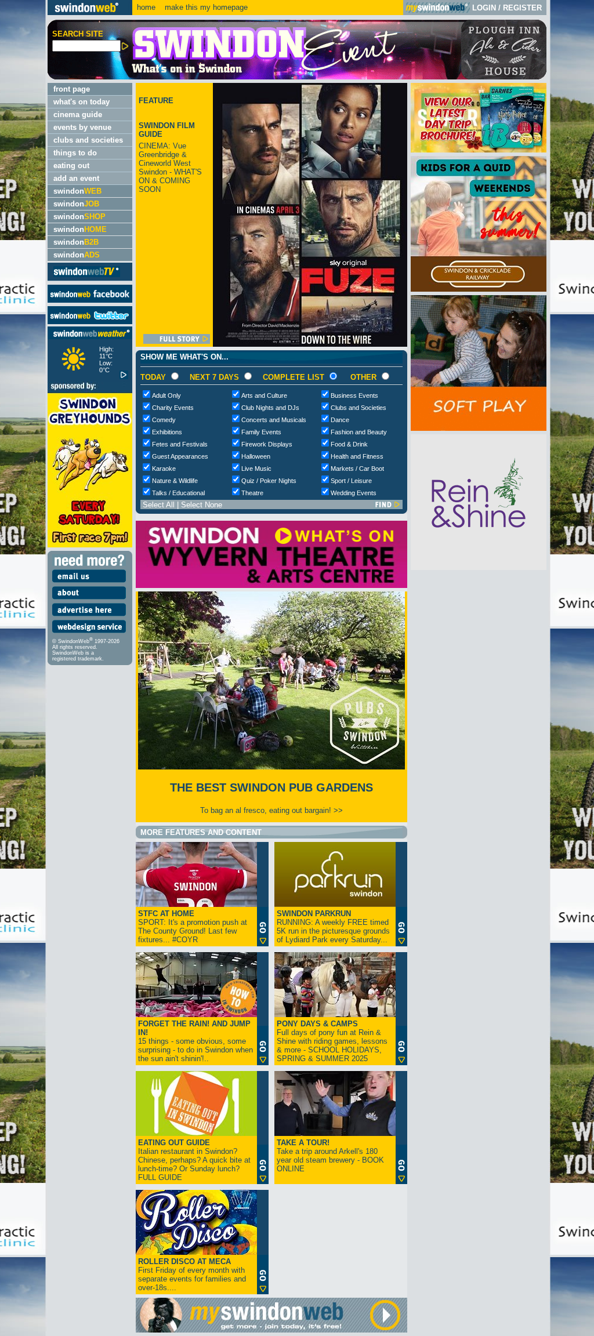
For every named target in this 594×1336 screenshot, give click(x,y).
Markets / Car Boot (357, 468)
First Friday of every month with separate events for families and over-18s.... (192, 1274)
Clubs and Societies (358, 407)
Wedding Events (353, 492)
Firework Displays (266, 444)
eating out (71, 165)
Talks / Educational (178, 492)
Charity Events (173, 407)
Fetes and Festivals (180, 444)
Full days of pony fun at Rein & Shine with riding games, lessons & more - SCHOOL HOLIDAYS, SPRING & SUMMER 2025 (332, 1041)
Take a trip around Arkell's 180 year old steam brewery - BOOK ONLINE (330, 1155)
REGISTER (522, 7)
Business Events (354, 395)
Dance (340, 419)
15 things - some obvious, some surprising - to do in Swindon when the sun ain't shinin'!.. (195, 1041)
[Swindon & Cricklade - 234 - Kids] (478, 289)
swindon (77, 191)
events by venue (82, 127)
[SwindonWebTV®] (86, 276)
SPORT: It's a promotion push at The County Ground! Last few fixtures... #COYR (192, 926)
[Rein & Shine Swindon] (478, 567)
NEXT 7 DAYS (214, 377)
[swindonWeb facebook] (90, 300)
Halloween (255, 456)
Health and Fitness (357, 456)
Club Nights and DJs (270, 407)
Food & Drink (349, 444)
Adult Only (166, 395)
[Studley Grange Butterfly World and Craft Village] (478, 428)
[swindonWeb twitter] (90, 321)
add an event (76, 178)
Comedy (164, 419)
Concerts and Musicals (273, 419)
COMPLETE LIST (293, 377)
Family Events (261, 432)
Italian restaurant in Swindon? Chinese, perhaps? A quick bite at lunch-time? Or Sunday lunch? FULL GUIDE (194, 1160)
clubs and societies (88, 140)
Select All (159, 504)
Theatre (252, 492)
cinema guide (77, 114)
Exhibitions (167, 432)
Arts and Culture (264, 395)
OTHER (363, 377)
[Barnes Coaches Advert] (478, 150)
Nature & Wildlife (175, 480)
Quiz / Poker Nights (268, 480)
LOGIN (484, 7)
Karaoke (164, 468)
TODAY (153, 377)
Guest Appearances (180, 456)
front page (71, 89)
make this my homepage (205, 7)
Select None (201, 504)
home (146, 7)
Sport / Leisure (351, 480)
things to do (75, 152)
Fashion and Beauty (359, 432)
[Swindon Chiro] (22, 668)
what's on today (81, 101)
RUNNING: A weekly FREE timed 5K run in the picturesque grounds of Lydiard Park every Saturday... (333, 926)
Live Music (256, 468)
